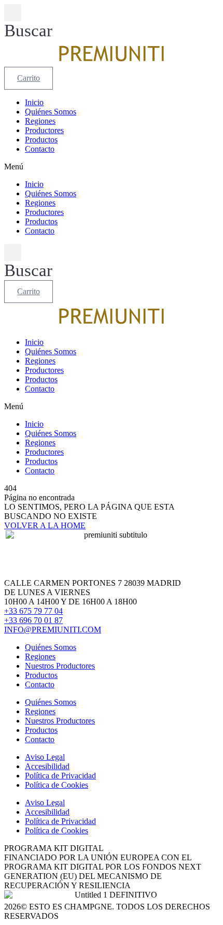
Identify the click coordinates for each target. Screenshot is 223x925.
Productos (41, 139)
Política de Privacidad (60, 775)
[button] (28, 22)
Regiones (40, 121)
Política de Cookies (56, 785)
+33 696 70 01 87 (33, 620)
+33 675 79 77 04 (33, 610)
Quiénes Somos (50, 111)
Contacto (39, 148)
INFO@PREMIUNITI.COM (52, 629)
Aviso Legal (45, 757)
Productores (44, 130)
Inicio (34, 102)
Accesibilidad (47, 766)
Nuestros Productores (60, 665)
